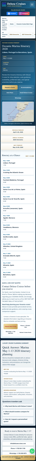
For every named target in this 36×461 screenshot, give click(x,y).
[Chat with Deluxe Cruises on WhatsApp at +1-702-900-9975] (32, 451)
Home (11, 24)
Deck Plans (10, 92)
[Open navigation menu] (32, 4)
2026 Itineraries (14, 34)
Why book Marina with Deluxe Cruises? (18, 406)
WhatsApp (18, 98)
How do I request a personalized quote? (15, 420)
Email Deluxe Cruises (26, 92)
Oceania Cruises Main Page (25, 24)
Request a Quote (10, 87)
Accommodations (26, 87)
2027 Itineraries (26, 34)
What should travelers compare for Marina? (16, 413)
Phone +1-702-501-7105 (25, 326)
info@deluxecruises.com (18, 443)
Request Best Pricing (10, 326)
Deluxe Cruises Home (25, 332)
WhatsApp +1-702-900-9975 (11, 332)
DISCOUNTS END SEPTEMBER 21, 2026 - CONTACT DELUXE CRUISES (18, 457)
